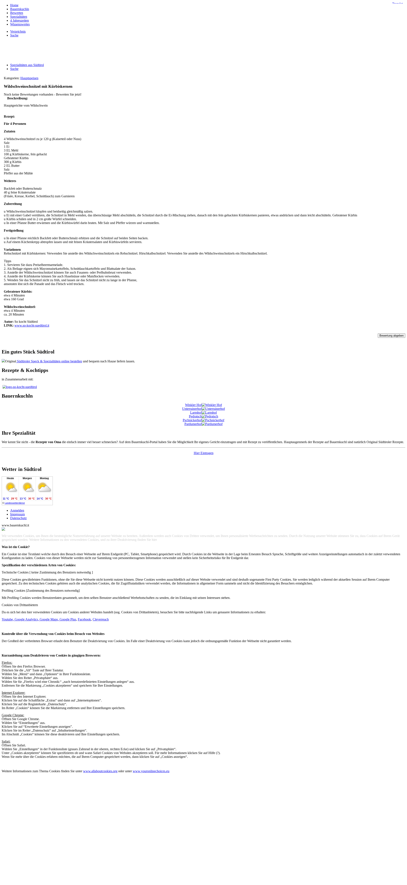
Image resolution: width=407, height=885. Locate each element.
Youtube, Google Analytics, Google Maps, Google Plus (39, 619)
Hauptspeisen (29, 78)
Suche (14, 69)
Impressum (17, 514)
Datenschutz (18, 518)
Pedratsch (195, 416)
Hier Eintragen (203, 453)
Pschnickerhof (192, 420)
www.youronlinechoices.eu (151, 771)
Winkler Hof (193, 405)
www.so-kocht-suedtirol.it (31, 325)
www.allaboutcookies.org (100, 771)
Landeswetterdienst (15, 503)
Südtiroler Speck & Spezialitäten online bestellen (49, 361)
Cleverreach (101, 619)
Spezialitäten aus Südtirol (27, 65)
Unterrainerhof (192, 408)
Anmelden (17, 510)
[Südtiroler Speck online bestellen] (3, 361)
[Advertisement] (203, 50)
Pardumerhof (193, 424)
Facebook (84, 619)
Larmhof (196, 412)
